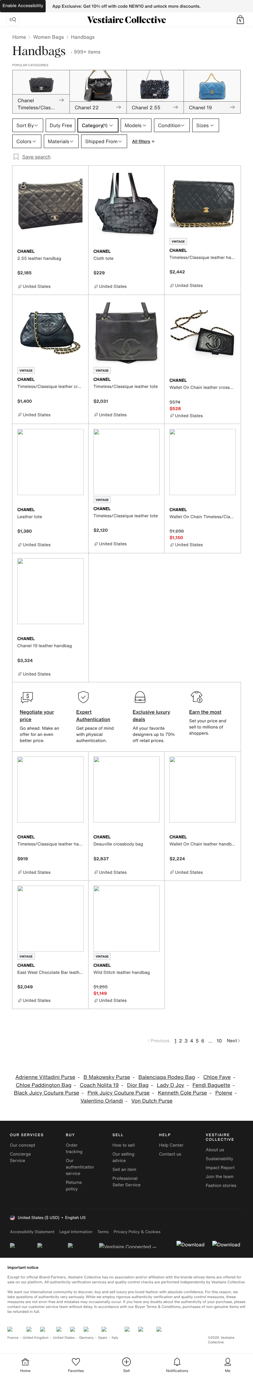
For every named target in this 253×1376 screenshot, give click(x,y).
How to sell (123, 1145)
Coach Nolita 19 (99, 1085)
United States (64, 1337)
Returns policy (74, 1185)
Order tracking (74, 1148)
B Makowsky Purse (107, 1077)
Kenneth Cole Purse (182, 1093)
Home (19, 37)
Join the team (220, 1176)
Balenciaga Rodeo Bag (166, 1077)
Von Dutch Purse (151, 1101)
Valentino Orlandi (102, 1101)
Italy (115, 1337)
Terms (103, 1232)
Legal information (75, 1232)
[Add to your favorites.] (80, 252)
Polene (223, 1093)
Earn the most (205, 712)
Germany (86, 1337)
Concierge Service (20, 1157)
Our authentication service (80, 1167)
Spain (102, 1337)
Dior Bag (138, 1085)
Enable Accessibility (22, 5)
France (13, 1337)
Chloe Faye (217, 1077)
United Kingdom (36, 1337)
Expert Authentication (93, 715)
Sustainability (219, 1159)
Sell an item (124, 1169)
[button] (240, 19)
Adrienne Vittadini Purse (45, 1077)
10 (219, 1040)
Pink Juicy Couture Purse (118, 1093)
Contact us (170, 1154)
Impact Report (220, 1167)
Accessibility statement (32, 1232)
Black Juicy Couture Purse (46, 1093)
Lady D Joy (170, 1085)
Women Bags (48, 37)
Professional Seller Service (126, 1181)
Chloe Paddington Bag (43, 1085)
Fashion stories (221, 1185)
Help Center (171, 1145)
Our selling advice (123, 1157)
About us (215, 1150)
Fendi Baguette (211, 1085)
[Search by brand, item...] (12, 20)
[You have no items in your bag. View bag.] (240, 19)
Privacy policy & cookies (137, 1232)
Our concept (22, 1145)
